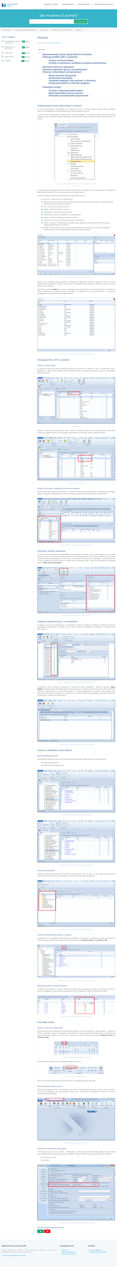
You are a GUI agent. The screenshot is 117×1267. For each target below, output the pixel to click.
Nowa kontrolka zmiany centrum (66, 93)
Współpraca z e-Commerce (10, 48)
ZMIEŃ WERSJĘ (67, 4)
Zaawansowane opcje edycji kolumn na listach (67, 54)
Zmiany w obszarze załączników (66, 91)
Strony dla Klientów (68, 1252)
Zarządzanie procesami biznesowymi (12, 42)
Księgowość (9, 53)
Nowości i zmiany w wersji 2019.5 (52, 43)
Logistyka (8, 60)
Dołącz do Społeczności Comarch (14, 1255)
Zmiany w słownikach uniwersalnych (62, 72)
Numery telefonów (95, 1250)
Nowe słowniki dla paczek (62, 76)
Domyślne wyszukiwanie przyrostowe (68, 96)
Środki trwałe (9, 57)
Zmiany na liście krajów (61, 60)
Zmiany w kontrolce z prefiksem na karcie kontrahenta (77, 63)
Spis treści (65, 1250)
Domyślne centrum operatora (58, 67)
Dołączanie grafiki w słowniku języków (69, 83)
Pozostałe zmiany (51, 87)
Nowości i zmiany (51, 4)
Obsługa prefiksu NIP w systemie (59, 57)
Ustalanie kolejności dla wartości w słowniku (72, 81)
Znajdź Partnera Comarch (98, 1252)
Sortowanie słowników (61, 78)
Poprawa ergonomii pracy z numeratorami (64, 69)
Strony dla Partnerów (69, 1254)
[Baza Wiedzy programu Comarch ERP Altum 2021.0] (10, 4)
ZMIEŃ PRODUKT (84, 4)
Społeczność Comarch (104, 4)
